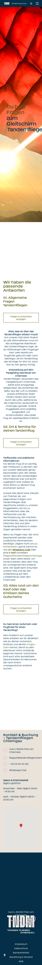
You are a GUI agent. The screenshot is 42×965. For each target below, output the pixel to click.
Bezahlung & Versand (21, 957)
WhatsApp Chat (17, 770)
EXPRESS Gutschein (19, 3)
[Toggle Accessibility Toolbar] (5, 955)
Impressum (21, 944)
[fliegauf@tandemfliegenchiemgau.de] (6, 758)
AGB (21, 961)
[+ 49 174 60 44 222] (6, 764)
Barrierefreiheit (21, 952)
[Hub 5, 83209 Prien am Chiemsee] (6, 750)
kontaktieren (10, 546)
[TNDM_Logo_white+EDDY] (6, 3)
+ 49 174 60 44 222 (19, 763)
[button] (37, 3)
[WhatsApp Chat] (6, 770)
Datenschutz (21, 948)
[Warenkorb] (31, 3)
